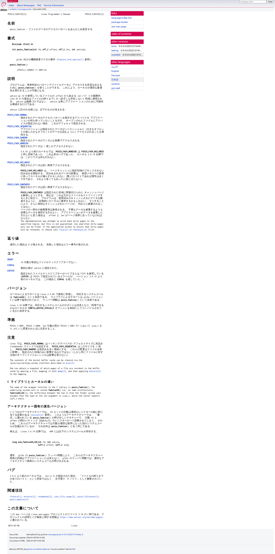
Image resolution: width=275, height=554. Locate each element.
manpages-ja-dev (25, 9)
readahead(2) (45, 496)
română (115, 84)
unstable (13, 9)
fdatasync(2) (80, 229)
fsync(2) (63, 229)
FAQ (39, 5)
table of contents (121, 33)
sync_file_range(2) (64, 496)
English (115, 71)
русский (115, 88)
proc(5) (70, 363)
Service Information (54, 5)
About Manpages (26, 5)
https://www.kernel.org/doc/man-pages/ (81, 517)
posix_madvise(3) (19, 499)
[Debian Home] (3, 6)
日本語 (114, 79)
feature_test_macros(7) (70, 59)
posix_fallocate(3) (88, 496)
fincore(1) (16, 496)
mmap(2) (62, 371)
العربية (114, 66)
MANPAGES (12, 1)
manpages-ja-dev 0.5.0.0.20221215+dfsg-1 (65, 535)
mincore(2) (95, 371)
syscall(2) (38, 415)
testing (114, 50)
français (115, 75)
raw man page (118, 26)
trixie (113, 46)
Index (11, 5)
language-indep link (121, 17)
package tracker (119, 22)
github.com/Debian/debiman (38, 549)
